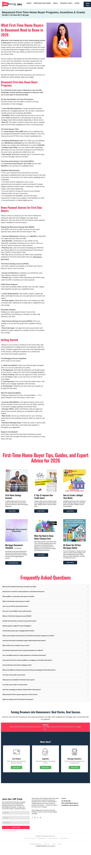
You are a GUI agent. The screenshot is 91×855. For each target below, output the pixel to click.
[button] (45, 586)
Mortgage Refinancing (53, 840)
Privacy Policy (46, 845)
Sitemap (54, 845)
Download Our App (64, 840)
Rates (77, 3)
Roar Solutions (51, 848)
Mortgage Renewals (41, 840)
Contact (59, 845)
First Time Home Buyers (30, 840)
